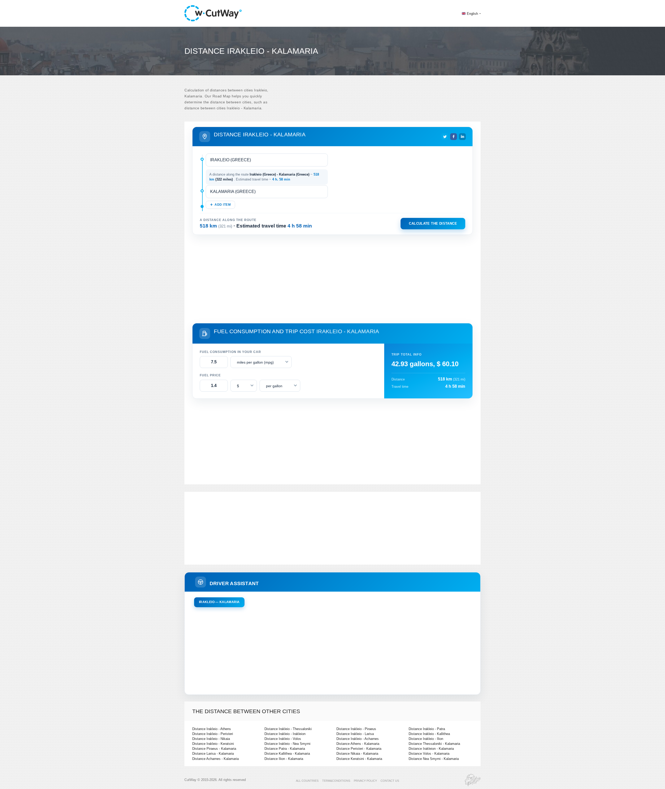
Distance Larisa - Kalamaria (213, 753)
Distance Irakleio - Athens (211, 729)
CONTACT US (390, 780)
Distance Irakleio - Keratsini (213, 744)
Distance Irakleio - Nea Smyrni (287, 744)
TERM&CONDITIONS (336, 780)
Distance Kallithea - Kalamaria (287, 753)
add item (223, 204)
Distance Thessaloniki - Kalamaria (434, 744)
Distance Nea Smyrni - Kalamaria (434, 759)
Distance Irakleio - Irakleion (284, 734)
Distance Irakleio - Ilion (426, 739)
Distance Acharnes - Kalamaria (215, 759)
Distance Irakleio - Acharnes (357, 739)
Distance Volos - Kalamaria (429, 753)
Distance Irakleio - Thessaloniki (288, 729)
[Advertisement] (332, 278)
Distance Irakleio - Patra (427, 729)
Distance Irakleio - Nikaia (211, 739)
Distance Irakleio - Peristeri (212, 734)
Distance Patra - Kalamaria (284, 749)
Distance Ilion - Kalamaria (283, 759)
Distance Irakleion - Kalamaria (431, 749)
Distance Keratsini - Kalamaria (359, 759)
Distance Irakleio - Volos (282, 739)
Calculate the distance (433, 223)
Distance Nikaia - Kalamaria (357, 753)
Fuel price (210, 375)
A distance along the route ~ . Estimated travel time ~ (264, 177)
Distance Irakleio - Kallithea (429, 734)
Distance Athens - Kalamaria (357, 744)
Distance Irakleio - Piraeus (356, 729)
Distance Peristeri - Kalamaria (358, 749)
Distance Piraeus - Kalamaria (214, 749)
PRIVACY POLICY (365, 780)
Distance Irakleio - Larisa (355, 734)
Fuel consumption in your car (230, 351)
